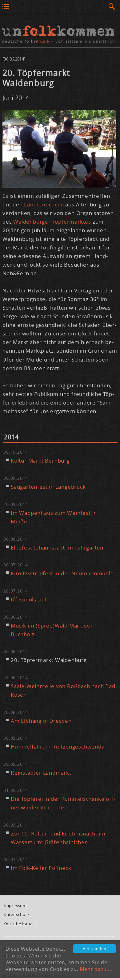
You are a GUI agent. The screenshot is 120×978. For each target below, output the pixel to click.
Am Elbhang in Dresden (41, 720)
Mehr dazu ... (96, 969)
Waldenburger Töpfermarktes (52, 221)
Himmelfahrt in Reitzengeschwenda (58, 746)
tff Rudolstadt (29, 599)
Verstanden (94, 948)
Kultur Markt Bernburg (40, 460)
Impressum (15, 905)
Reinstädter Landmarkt (41, 772)
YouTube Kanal (19, 923)
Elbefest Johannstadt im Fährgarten (57, 547)
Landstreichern (44, 204)
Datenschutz (17, 914)
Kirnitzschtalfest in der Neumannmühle (62, 573)
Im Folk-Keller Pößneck (41, 867)
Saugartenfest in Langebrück (48, 486)
